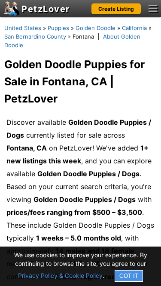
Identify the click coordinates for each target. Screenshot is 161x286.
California (134, 27)
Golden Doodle (95, 27)
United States (22, 27)
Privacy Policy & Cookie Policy (60, 275)
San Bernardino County (35, 36)
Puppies (58, 27)
